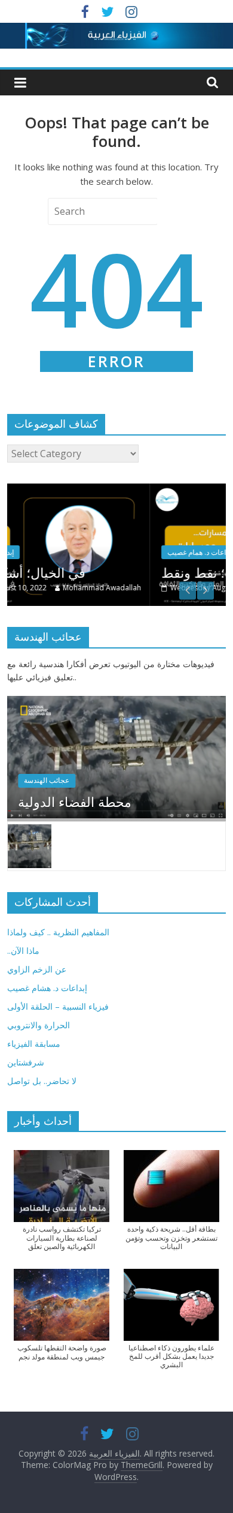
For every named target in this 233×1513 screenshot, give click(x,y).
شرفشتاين (25, 1062)
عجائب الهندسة (46, 780)
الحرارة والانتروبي (38, 1025)
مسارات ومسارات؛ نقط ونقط (143, 572)
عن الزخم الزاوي (36, 969)
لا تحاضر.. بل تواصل (41, 1080)
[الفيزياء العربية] (116, 30)
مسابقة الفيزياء (33, 1043)
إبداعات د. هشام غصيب (47, 987)
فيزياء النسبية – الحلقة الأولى (58, 1006)
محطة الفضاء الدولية (74, 801)
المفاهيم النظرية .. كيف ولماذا (58, 932)
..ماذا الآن (23, 950)
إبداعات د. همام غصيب (100, 552)
